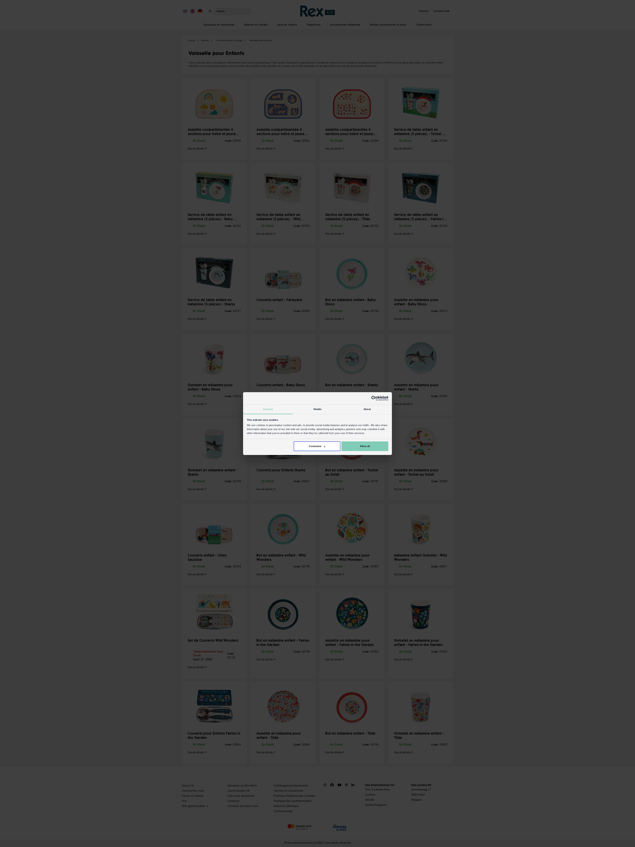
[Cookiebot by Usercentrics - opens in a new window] (373, 398)
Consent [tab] (268, 409)
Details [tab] (318, 409)
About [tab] (367, 409)
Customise (315, 446)
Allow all (365, 446)
